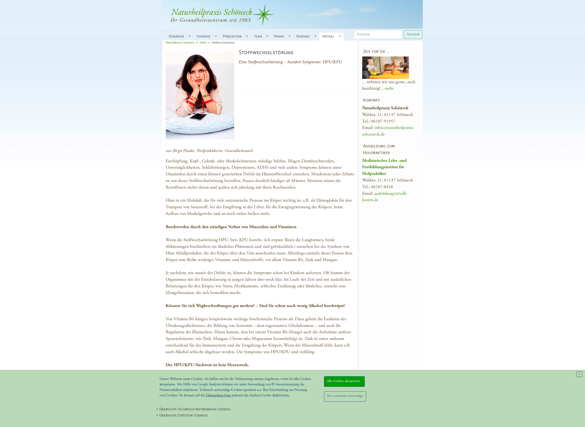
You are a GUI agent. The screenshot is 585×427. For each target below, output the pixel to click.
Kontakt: (371, 100)
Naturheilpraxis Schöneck (180, 42)
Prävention (232, 36)
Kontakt (303, 36)
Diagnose (176, 36)
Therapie (203, 36)
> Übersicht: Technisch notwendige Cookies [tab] (193, 409)
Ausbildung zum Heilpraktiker (379, 149)
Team (258, 36)
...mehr (387, 88)
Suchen (413, 34)
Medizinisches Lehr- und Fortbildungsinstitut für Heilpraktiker (384, 167)
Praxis (279, 36)
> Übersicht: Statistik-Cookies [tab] (182, 415)
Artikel (328, 36)
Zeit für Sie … (376, 52)
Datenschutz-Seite (218, 395)
